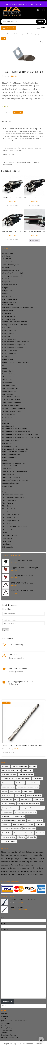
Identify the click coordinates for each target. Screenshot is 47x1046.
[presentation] (39, 699)
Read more (34, 241)
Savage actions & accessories (13, 463)
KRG (4, 365)
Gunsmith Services (9, 330)
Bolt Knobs (6, 296)
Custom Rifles (7, 310)
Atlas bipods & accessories (12, 276)
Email (3, 923)
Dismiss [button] (39, 4)
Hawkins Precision (9, 339)
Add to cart (18, 112)
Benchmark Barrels (9, 285)
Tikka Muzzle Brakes (10, 518)
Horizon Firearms (9, 353)
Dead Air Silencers (9, 316)
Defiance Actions (9, 319)
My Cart (4, 1025)
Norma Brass (7, 417)
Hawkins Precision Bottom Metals (15, 342)
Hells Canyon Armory (10, 350)
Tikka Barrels (7, 506)
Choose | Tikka (8, 154)
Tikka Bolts (6, 512)
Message (5, 929)
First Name (7, 609)
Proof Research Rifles (10, 440)
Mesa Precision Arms (10, 388)
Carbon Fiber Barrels (10, 299)
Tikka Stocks (7, 523)
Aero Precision (8, 262)
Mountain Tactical (9, 391)
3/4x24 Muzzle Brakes (11, 400)
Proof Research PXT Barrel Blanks (15, 428)
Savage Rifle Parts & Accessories (15, 480)
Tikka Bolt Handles (9, 509)
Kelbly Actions (8, 359)
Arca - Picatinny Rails (10, 265)
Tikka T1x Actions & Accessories (14, 526)
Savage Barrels (8, 474)
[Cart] (43, 10)
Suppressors (7, 492)
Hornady (5, 356)
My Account (5, 1023)
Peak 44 (5, 423)
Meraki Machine (8, 386)
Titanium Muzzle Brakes (11, 411)
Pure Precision (8, 443)
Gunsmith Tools (8, 333)
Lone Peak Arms (8, 374)
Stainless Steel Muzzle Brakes (14, 408)
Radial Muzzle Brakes (10, 405)
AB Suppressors (8, 253)
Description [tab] (6, 121)
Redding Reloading (9, 446)
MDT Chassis (7, 383)
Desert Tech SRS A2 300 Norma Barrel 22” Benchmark (23, 745)
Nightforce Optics (9, 414)
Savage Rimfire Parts (10, 483)
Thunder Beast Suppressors (13, 495)
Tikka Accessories (9, 500)
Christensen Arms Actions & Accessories (18, 307)
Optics (5, 420)
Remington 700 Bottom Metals (14, 451)
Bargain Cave (7, 282)
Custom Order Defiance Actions (14, 322)
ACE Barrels (6, 256)
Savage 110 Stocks (9, 465)
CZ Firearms (7, 313)
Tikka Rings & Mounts (10, 520)
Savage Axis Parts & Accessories (15, 471)
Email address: (9, 620)
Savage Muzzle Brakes (11, 477)
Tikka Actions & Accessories (13, 498)
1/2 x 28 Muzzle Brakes (11, 397)
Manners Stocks (8, 377)
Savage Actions (8, 468)
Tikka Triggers (7, 529)
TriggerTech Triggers (10, 535)
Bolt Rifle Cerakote (9, 305)
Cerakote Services (9, 302)
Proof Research (8, 426)
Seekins (5, 489)
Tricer (4, 532)
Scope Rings (7, 486)
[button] (41, 42)
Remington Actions (9, 457)
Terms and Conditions (9, 1037)
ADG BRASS (6, 259)
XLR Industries (8, 547)
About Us (4, 1014)
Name (3, 917)
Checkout (5, 1016)
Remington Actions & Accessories (15, 449)
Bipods (5, 293)
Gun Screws (6, 327)
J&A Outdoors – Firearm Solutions (14, 1021)
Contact (4, 1018)
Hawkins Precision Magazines (13, 344)
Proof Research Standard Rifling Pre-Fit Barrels (21, 437)
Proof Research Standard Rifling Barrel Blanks (20, 434)
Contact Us (7, 1001)
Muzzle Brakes (8, 394)
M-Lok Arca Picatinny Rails (13, 273)
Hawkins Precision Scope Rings (14, 347)
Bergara (5, 288)
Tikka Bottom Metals (10, 515)
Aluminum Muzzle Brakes (12, 403)
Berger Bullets (7, 290)
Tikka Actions (7, 503)
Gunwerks (6, 336)
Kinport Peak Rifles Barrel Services (15, 362)
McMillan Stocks (8, 380)
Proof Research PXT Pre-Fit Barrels (16, 431)
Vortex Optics (7, 538)
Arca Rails (6, 267)
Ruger (4, 460)
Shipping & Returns (8, 1035)
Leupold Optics (8, 371)
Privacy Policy (6, 1028)
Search (40, 21)
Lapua (4, 368)
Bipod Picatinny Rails (10, 270)
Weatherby (6, 541)
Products (4, 1032)
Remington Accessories (11, 454)
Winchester (6, 544)
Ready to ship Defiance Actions (14, 325)
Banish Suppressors (9, 279)
